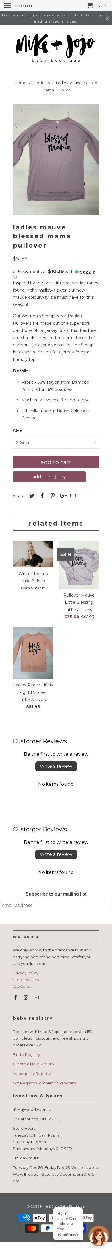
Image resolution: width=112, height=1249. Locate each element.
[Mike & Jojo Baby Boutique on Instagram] (26, 998)
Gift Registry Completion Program (44, 1083)
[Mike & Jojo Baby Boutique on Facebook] (16, 998)
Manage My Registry (32, 1073)
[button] (56, 274)
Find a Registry (26, 1054)
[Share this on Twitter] (31, 496)
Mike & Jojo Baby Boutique (62, 1206)
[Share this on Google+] (61, 496)
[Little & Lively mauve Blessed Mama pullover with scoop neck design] (56, 159)
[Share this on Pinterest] (51, 496)
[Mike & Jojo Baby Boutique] (56, 48)
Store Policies (26, 979)
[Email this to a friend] (72, 496)
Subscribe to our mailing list (56, 894)
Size (17, 431)
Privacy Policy (25, 973)
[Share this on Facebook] (41, 496)
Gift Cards (22, 986)
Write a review (56, 766)
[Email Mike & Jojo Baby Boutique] (37, 998)
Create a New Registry (34, 1064)
